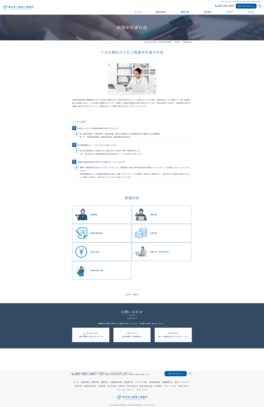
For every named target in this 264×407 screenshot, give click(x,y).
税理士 (135, 294)
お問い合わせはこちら (246, 6)
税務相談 (93, 214)
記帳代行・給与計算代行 (160, 251)
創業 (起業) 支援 (96, 270)
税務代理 (153, 214)
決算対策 (153, 233)
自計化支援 (94, 251)
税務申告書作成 (96, 233)
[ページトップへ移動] (190, 374)
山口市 (128, 294)
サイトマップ (142, 390)
